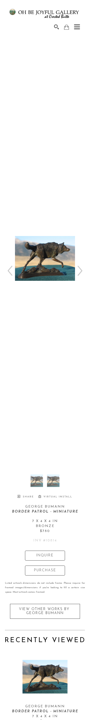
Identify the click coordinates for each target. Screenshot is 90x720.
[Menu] (77, 26)
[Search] (56, 26)
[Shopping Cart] (66, 27)
